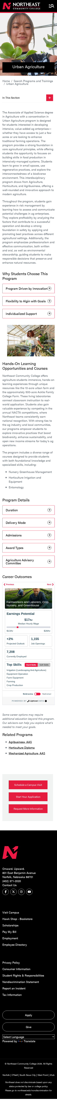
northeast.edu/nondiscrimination (33, 1090)
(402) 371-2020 (11, 881)
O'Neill (15, 1074)
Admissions (14, 535)
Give (28, 1027)
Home (6, 81)
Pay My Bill (9, 932)
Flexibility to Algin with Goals (26, 301)
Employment (10, 938)
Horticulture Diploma (22, 747)
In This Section (11, 97)
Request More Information (28, 808)
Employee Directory (14, 945)
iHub (52, 1074)
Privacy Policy (11, 962)
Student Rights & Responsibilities (23, 975)
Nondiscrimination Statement (20, 982)
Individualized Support (21, 313)
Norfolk (6, 1074)
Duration (12, 510)
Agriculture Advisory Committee (20, 561)
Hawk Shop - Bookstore (17, 919)
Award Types (14, 547)
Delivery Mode (16, 522)
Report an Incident (13, 988)
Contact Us (9, 885)
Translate (29, 1041)
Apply (28, 1015)
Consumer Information (16, 969)
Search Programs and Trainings (33, 81)
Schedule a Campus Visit (28, 785)
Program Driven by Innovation (26, 288)
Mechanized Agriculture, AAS (27, 753)
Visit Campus (10, 912)
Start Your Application (28, 796)
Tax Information (12, 995)
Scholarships (10, 925)
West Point (43, 1074)
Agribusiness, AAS (20, 742)
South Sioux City (28, 1074)
